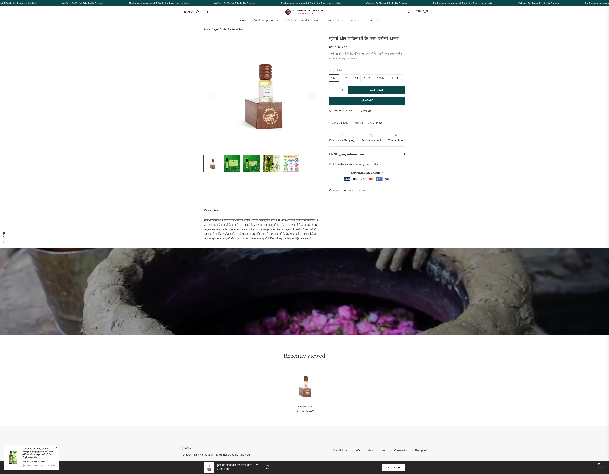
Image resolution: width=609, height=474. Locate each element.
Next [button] (312, 95)
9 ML (356, 78)
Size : (336, 70)
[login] (409, 11)
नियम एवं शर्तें (421, 450)
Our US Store (340, 450)
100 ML (381, 78)
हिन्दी (206, 11)
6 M (345, 78)
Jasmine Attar (304, 406)
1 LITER (396, 78)
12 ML (367, 78)
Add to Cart (393, 467)
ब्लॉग (358, 450)
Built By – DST (243, 454)
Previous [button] (210, 95)
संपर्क (370, 450)
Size (267, 466)
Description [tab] (212, 210)
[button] (191, 12)
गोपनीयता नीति (401, 450)
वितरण (383, 450)
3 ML (334, 78)
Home (207, 29)
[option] (261, 93)
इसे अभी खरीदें (367, 100)
